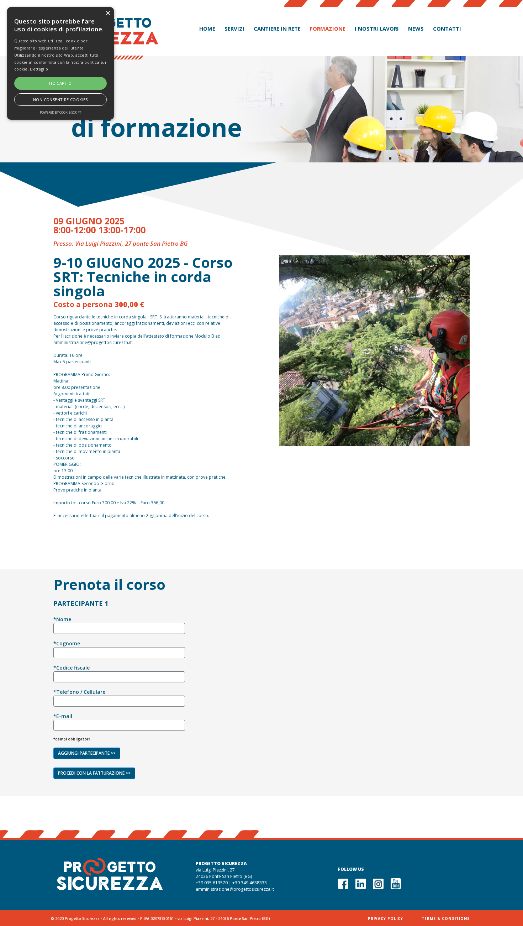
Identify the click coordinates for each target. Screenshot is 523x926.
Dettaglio (39, 69)
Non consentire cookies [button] (60, 99)
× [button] (107, 13)
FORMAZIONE (327, 28)
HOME (207, 28)
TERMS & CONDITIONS (446, 918)
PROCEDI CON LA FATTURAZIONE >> (94, 773)
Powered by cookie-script (60, 112)
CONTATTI (447, 28)
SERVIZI (234, 28)
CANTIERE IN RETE (277, 28)
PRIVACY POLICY (385, 918)
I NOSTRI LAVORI (377, 28)
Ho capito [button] (60, 83)
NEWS (416, 28)
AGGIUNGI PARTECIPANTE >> (87, 753)
